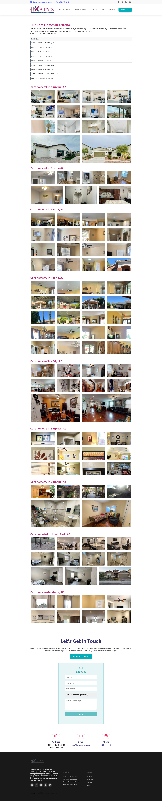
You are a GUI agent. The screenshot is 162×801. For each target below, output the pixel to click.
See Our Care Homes (70, 785)
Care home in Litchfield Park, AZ (44, 74)
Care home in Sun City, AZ (41, 60)
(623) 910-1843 (106, 745)
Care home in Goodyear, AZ (42, 78)
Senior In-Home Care (70, 776)
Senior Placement (80, 10)
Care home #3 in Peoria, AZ (42, 56)
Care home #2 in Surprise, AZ (42, 65)
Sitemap (89, 782)
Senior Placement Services (71, 782)
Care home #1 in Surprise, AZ (42, 43)
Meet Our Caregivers (70, 779)
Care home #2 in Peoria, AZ (42, 52)
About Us (94, 10)
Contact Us (111, 10)
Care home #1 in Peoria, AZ (42, 47)
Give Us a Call (125, 10)
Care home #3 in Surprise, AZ (42, 69)
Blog (102, 10)
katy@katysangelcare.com (81, 745)
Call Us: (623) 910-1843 (81, 657)
